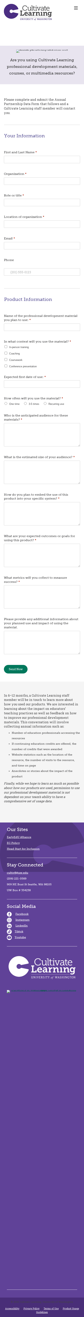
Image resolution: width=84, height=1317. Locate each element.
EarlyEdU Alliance (19, 837)
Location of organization (24, 217)
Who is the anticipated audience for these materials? (36, 417)
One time (14, 403)
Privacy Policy (31, 1308)
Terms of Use (51, 1308)
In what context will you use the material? (37, 341)
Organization (15, 174)
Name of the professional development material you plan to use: (41, 318)
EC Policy (13, 843)
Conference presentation (23, 366)
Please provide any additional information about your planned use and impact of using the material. (41, 623)
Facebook (22, 914)
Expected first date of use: (25, 377)
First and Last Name (20, 152)
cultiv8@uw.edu (17, 872)
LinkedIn (21, 925)
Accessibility (12, 1308)
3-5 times (34, 403)
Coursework (15, 360)
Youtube (20, 937)
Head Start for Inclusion (23, 849)
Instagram (22, 920)
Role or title (14, 195)
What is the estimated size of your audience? (39, 457)
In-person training (19, 347)
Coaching (14, 353)
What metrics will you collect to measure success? (35, 580)
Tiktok (19, 931)
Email (9, 238)
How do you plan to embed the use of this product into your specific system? (36, 497)
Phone (9, 260)
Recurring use (56, 403)
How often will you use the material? (33, 398)
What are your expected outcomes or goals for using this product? (39, 538)
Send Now (16, 669)
